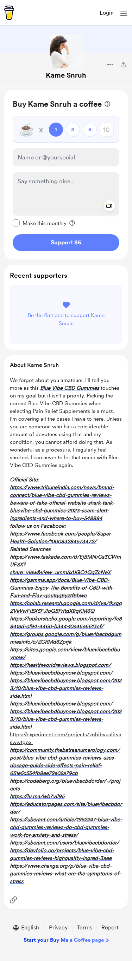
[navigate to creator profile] (66, 51)
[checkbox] (40, 223)
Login (107, 12)
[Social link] (13, 899)
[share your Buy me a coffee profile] (123, 64)
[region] (66, 174)
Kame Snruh (66, 75)
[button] (123, 13)
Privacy (58, 927)
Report (109, 927)
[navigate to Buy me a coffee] (9, 13)
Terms (84, 927)
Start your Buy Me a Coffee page (64, 940)
